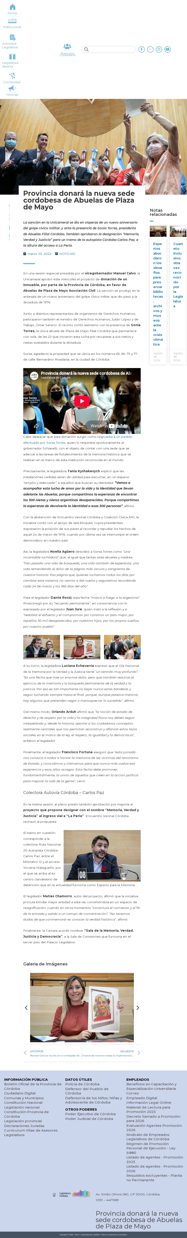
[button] (26, 1008)
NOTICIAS (67, 253)
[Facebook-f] (141, 49)
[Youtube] (167, 49)
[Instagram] (159, 49)
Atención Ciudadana (67, 54)
